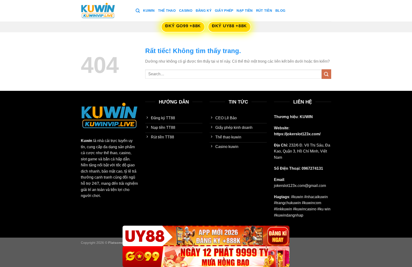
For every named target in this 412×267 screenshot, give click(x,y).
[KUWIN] (105, 11)
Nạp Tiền (244, 10)
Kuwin (148, 10)
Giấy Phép (224, 10)
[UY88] (206, 236)
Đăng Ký (203, 10)
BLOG (280, 10)
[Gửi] (326, 74)
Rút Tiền (264, 10)
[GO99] (206, 256)
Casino (185, 10)
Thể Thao (167, 10)
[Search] (138, 11)
